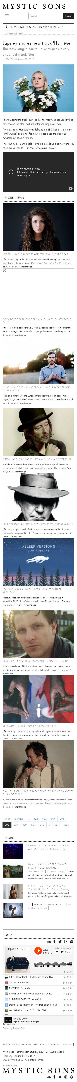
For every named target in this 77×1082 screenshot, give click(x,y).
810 (42, 824)
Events (55, 1044)
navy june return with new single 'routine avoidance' (48, 868)
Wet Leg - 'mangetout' (49, 904)
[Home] (34, 6)
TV (47, 1044)
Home (6, 1044)
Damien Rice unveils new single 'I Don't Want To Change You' (38, 792)
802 (35, 818)
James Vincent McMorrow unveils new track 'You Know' (36, 389)
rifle (15, 1065)
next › (57, 824)
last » (66, 824)
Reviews (26, 1044)
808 (24, 824)
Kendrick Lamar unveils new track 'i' (29, 726)
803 (44, 818)
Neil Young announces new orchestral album (38, 524)
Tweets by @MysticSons (14, 1028)
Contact (67, 1044)
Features (39, 1044)
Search (68, 15)
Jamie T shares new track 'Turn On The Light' (35, 661)
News (7, 32)
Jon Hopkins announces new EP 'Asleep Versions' (32, 591)
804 (53, 818)
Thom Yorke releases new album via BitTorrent (37, 459)
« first (7, 818)
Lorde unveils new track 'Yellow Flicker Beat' (36, 254)
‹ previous (18, 818)
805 (62, 818)
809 (33, 824)
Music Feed (17, 32)
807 (16, 824)
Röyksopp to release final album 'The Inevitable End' (37, 321)
